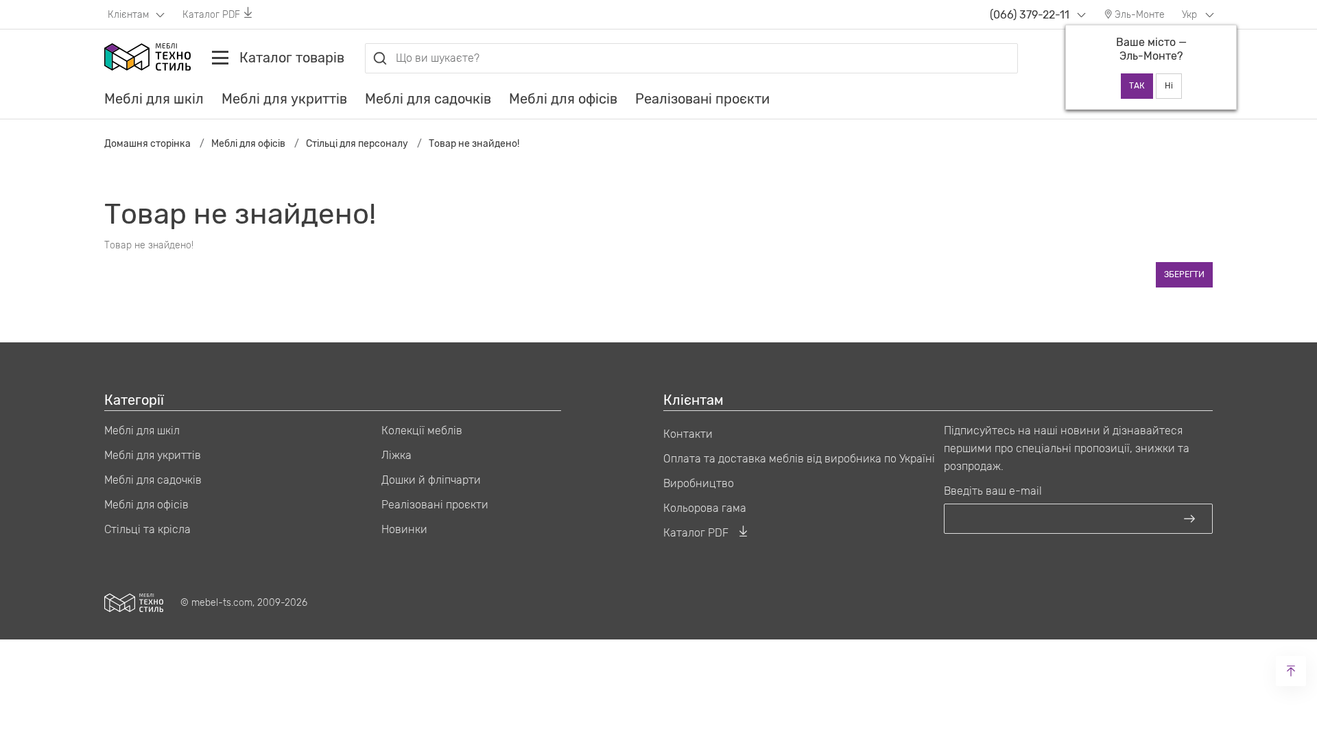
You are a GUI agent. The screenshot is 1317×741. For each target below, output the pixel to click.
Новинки (404, 529)
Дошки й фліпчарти (431, 479)
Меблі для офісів (563, 99)
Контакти (688, 433)
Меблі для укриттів (284, 99)
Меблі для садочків (428, 99)
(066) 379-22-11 (1029, 14)
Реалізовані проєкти (702, 99)
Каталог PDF (211, 15)
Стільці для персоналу (357, 144)
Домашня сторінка (147, 144)
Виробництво (698, 483)
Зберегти (1184, 274)
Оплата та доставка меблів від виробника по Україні (799, 458)
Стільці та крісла (147, 529)
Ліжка (396, 455)
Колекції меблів (421, 430)
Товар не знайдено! (474, 144)
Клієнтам (130, 15)
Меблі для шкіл (154, 99)
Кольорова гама (704, 508)
